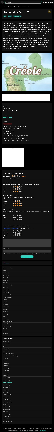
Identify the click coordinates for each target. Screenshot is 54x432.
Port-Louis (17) (6, 397)
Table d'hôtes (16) (7, 326)
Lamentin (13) (6, 373)
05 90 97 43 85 (7, 117)
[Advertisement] (26, 98)
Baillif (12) (5, 346)
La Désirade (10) (6, 370)
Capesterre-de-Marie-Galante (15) (10, 356)
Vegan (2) (5, 331)
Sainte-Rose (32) (6, 409)
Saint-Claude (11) (6, 399)
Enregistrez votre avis (27, 256)
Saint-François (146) (7, 402)
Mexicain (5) (5, 316)
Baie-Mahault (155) (7, 343)
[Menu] (2, 2)
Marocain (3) (5, 314)
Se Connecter (6, 263)
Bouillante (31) (6, 351)
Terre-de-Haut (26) (7, 414)
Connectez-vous (6, 228)
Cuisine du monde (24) (8, 285)
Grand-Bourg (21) (7, 368)
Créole (15, 6)
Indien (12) (5, 302)
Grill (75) (5, 299)
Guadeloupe (4, 6)
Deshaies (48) (6, 358)
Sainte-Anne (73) (6, 406)
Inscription (50, 2)
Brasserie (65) (6, 275)
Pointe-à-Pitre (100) (7, 394)
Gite (5, 16)
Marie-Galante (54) (7, 382)
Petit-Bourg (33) (6, 387)
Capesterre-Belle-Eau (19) (8, 353)
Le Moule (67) (6, 375)
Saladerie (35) (6, 323)
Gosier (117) (5, 360)
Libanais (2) (5, 309)
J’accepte (43, 431)
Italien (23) (5, 304)
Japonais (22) (5, 306)
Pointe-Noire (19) (6, 392)
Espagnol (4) (5, 287)
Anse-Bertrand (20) (7, 341)
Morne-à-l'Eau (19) (7, 385)
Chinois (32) (5, 277)
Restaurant (10, 6)
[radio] (14, 231)
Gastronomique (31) (7, 297)
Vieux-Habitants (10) (7, 421)
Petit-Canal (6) (6, 389)
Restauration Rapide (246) (8, 321)
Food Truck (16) (6, 289)
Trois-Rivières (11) (7, 416)
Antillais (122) (6, 273)
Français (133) (6, 292)
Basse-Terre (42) (6, 348)
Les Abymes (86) (6, 377)
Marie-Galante (17, 16)
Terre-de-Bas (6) (6, 411)
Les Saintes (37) (6, 380)
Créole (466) (5, 280)
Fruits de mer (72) (7, 294)
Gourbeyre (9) (6, 363)
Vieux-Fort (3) (6, 419)
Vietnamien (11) (6, 333)
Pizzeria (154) (6, 319)
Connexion (45, 2)
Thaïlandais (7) (6, 328)
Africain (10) (5, 270)
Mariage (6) (5, 311)
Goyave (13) (5, 365)
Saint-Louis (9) (6, 404)
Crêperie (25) (5, 282)
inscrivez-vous (15, 228)
